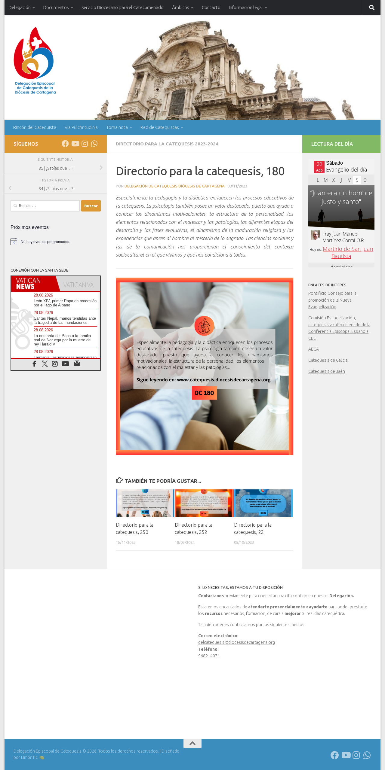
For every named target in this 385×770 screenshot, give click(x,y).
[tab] (33, 283)
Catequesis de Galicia (328, 360)
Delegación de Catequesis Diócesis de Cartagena (175, 186)
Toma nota (117, 127)
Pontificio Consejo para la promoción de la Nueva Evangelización (332, 300)
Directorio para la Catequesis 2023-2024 (167, 143)
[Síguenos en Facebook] (65, 143)
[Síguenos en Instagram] (84, 143)
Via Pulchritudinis (81, 127)
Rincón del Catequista (34, 127)
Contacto (211, 7)
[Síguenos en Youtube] (75, 143)
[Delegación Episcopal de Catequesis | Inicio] (35, 61)
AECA (313, 349)
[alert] (56, 241)
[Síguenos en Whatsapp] (94, 143)
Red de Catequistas (159, 127)
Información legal (246, 7)
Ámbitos (180, 7)
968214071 (209, 655)
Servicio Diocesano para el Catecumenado (123, 7)
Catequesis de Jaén (326, 371)
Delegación (20, 7)
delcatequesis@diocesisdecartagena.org (236, 642)
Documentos (56, 7)
